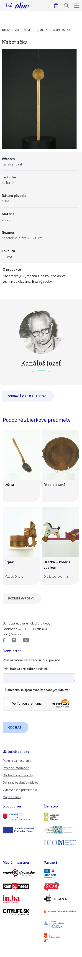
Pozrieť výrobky (21, 598)
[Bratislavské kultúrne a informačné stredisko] (61, 937)
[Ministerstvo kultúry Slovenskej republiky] (20, 817)
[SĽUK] (61, 886)
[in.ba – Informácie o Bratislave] (20, 899)
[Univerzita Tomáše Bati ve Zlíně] (61, 911)
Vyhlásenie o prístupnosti (20, 789)
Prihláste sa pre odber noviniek (26, 668)
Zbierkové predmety (31, 29)
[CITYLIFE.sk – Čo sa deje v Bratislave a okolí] (20, 911)
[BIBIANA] (61, 899)
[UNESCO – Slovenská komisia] (61, 873)
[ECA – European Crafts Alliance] (61, 817)
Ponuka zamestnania (17, 760)
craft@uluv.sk (12, 634)
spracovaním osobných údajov (46, 689)
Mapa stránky (12, 797)
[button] (76, 5)
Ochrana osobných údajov (20, 782)
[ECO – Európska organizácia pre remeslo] (61, 829)
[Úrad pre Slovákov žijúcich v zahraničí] (61, 924)
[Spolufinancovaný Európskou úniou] (20, 830)
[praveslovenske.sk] (20, 873)
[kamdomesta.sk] (20, 886)
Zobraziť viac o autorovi (26, 395)
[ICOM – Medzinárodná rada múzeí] (61, 842)
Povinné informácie (16, 767)
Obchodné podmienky (18, 775)
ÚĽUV (6, 29)
